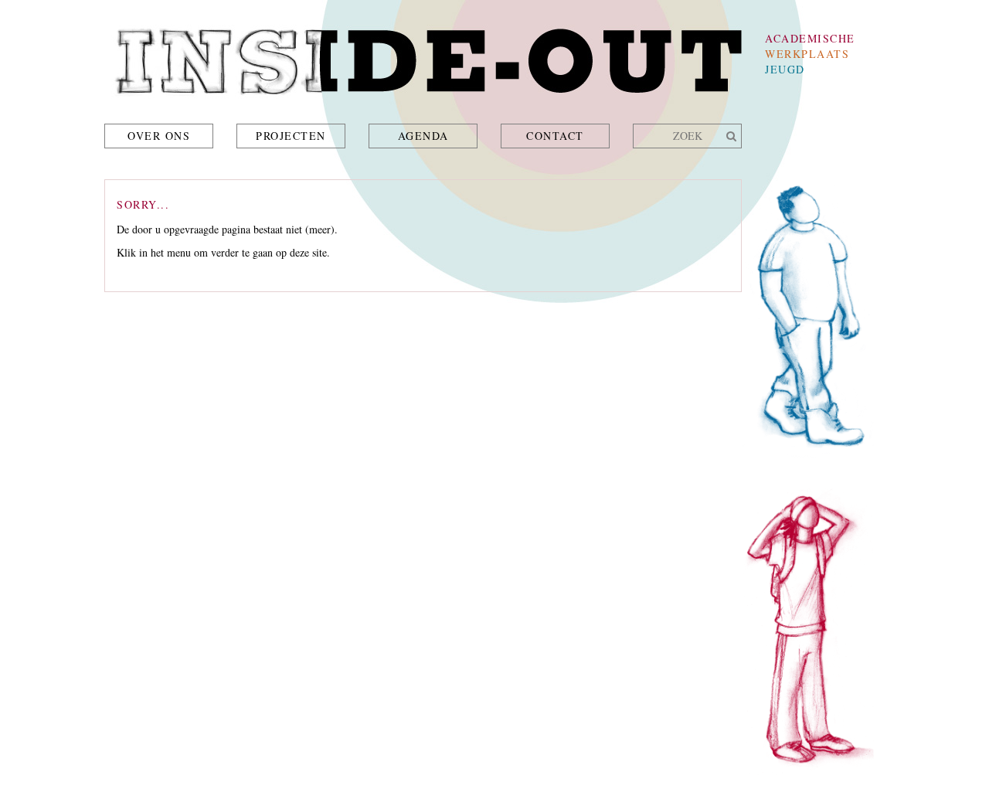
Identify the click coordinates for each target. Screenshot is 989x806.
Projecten (291, 135)
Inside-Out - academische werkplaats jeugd (423, 66)
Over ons (158, 135)
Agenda (423, 135)
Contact (555, 135)
